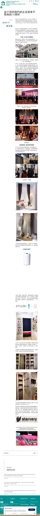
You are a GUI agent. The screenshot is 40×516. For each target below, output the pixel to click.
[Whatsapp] (34, 1)
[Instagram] (32, 1)
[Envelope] (38, 1)
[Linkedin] (36, 1)
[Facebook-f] (30, 1)
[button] (1, 7)
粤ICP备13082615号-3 (24, 514)
